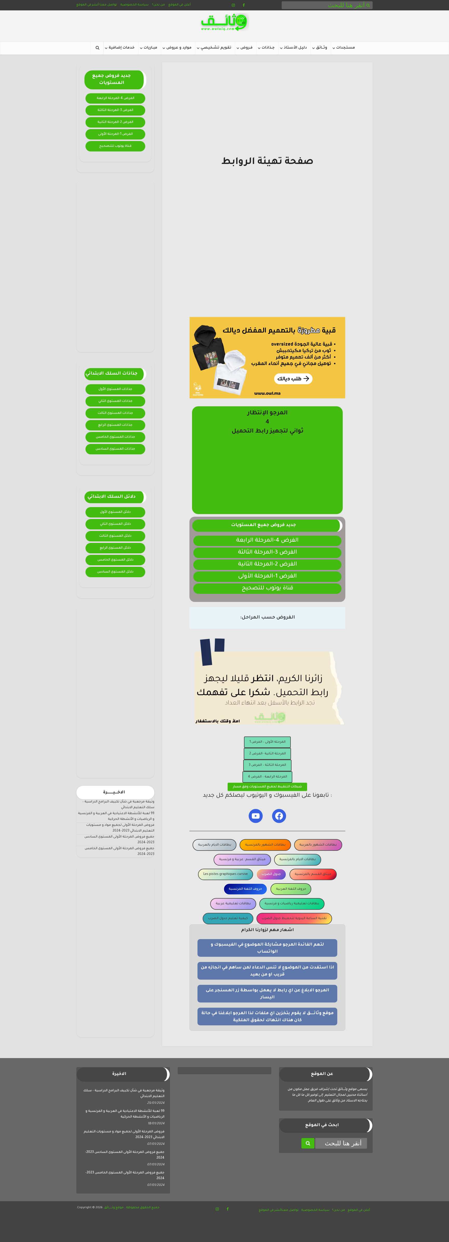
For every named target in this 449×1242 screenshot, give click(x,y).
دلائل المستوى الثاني (115, 524)
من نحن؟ (158, 5)
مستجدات (345, 48)
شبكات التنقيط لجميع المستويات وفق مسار (267, 787)
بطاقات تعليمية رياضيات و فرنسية (292, 904)
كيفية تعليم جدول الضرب (228, 918)
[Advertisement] (115, 266)
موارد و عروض (179, 48)
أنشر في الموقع (87, 5)
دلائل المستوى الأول (115, 512)
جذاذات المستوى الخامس (115, 437)
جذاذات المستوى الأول (115, 389)
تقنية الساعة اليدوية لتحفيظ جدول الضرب (294, 918)
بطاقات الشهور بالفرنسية (265, 845)
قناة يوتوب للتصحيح (115, 146)
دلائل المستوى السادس (115, 572)
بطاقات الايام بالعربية (214, 845)
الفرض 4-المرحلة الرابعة (115, 98)
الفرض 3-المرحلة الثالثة (115, 110)
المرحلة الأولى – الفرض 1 (267, 742)
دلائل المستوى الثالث (115, 536)
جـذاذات (268, 48)
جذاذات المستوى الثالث (115, 413)
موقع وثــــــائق (114, 1208)
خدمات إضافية (122, 48)
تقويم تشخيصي (216, 48)
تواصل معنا (108, 5)
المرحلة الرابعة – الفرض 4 (267, 777)
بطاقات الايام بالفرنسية (297, 859)
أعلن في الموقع (179, 5)
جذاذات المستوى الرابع (115, 425)
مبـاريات (150, 48)
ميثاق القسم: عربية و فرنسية (242, 859)
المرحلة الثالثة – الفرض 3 (267, 765)
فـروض (246, 48)
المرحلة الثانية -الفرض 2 (267, 754)
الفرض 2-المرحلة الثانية (115, 122)
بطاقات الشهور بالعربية (318, 845)
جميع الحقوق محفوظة (142, 1208)
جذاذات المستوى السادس (115, 449)
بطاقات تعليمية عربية (233, 904)
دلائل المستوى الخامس (115, 560)
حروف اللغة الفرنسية (245, 889)
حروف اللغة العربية (291, 889)
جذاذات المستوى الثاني (115, 401)
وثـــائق (321, 48)
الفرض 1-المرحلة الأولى (115, 134)
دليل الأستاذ (295, 48)
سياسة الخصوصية (134, 5)
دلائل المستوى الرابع (115, 548)
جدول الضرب (271, 874)
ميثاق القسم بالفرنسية (313, 874)
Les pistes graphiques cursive (225, 874)
